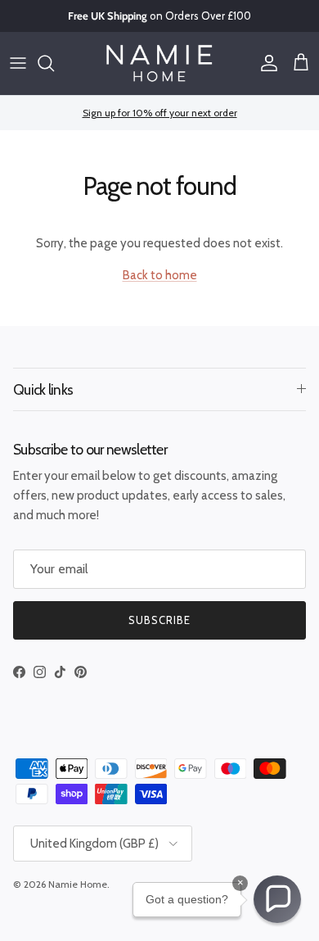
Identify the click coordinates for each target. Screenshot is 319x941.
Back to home (160, 275)
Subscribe (159, 620)
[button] (277, 899)
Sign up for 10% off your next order (160, 112)
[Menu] (18, 63)
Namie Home (77, 884)
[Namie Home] (159, 63)
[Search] (54, 63)
